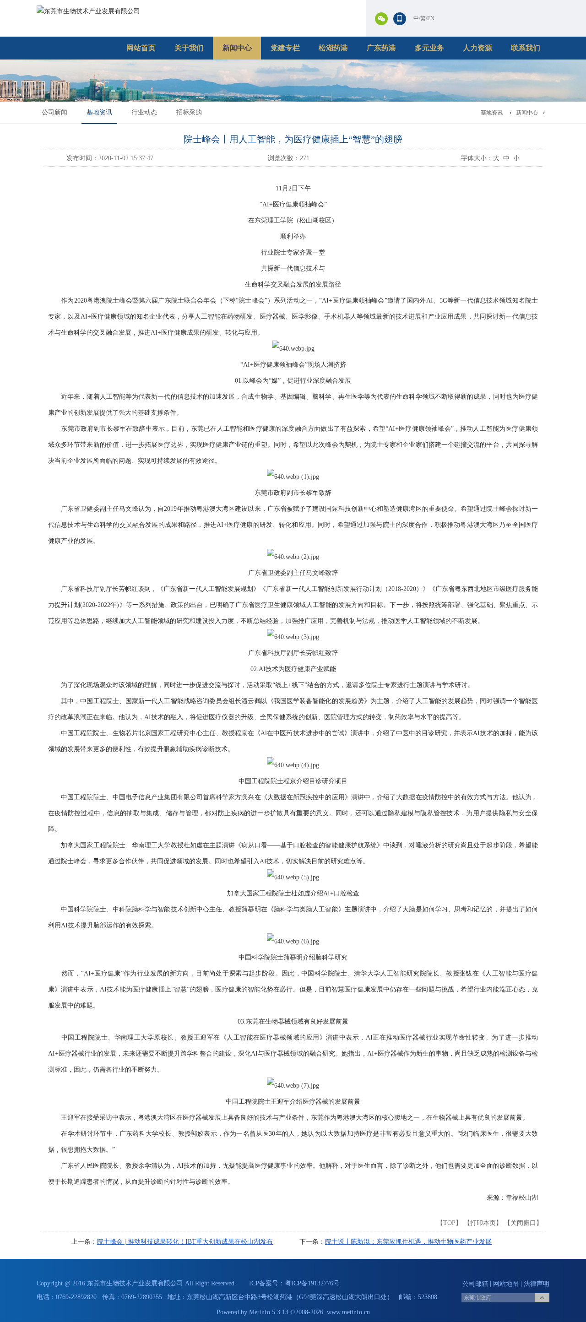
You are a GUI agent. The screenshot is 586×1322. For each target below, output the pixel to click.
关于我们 (189, 48)
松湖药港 (333, 48)
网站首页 (141, 48)
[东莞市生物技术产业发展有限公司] (88, 11)
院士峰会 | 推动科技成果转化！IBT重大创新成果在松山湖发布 (185, 1241)
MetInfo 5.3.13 (268, 1312)
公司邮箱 (475, 1283)
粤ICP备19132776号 (312, 1283)
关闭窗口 (523, 1222)
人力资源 (477, 48)
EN (430, 18)
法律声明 (536, 1283)
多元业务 (429, 48)
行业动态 (144, 112)
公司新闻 (54, 112)
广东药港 (381, 48)
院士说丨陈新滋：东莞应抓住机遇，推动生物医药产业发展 (408, 1241)
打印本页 (483, 1222)
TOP (449, 1222)
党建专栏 (285, 48)
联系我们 (525, 48)
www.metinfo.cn (348, 1312)
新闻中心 (237, 48)
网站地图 (506, 1283)
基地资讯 (99, 112)
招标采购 (189, 112)
